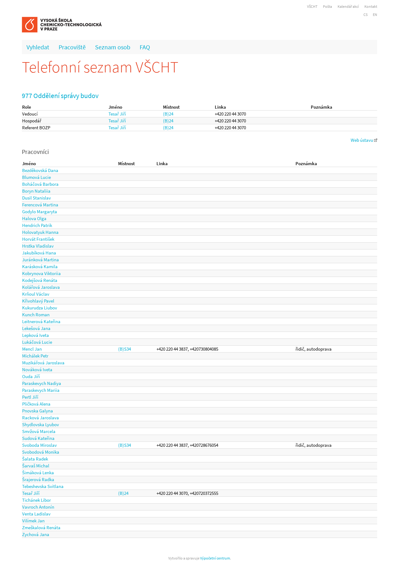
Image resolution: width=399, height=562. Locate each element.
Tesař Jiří (117, 114)
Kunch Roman (36, 315)
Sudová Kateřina (38, 438)
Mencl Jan (32, 349)
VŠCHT (312, 6)
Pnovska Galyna (37, 411)
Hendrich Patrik (37, 225)
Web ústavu (362, 140)
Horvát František (38, 239)
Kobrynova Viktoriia (41, 273)
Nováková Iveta (37, 369)
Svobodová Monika (40, 452)
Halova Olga (34, 218)
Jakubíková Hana (39, 253)
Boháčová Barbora (40, 184)
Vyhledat (37, 47)
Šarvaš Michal (35, 466)
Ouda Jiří (31, 376)
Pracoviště (72, 47)
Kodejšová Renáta (39, 280)
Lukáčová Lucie (37, 342)
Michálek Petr (35, 356)
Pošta (327, 6)
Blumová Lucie (36, 177)
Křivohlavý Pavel (38, 301)
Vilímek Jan (33, 521)
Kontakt (370, 6)
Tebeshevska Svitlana (43, 486)
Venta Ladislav (36, 514)
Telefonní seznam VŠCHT (100, 67)
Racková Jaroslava (40, 418)
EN (375, 14)
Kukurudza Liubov (39, 308)
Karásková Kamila (40, 266)
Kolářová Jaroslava (41, 287)
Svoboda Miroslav (39, 445)
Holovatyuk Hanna (40, 232)
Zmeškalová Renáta (41, 527)
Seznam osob (112, 47)
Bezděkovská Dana (40, 170)
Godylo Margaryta (39, 211)
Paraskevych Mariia (41, 390)
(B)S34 (124, 349)
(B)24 (168, 114)
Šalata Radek (35, 459)
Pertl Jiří (30, 397)
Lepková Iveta (35, 335)
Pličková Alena (36, 404)
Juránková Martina (40, 260)
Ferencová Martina (40, 205)
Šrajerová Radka (38, 479)
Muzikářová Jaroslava (43, 363)
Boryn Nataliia (36, 191)
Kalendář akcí (348, 6)
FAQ (145, 47)
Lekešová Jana (36, 328)
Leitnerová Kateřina (41, 321)
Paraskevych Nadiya (41, 383)
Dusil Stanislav (36, 198)
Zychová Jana (35, 534)
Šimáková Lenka (38, 473)
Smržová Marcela (38, 431)
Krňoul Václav (35, 294)
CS (365, 14)
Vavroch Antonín (38, 507)
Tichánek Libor (36, 500)
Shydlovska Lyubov (40, 424)
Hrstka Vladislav (38, 246)
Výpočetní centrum (215, 558)
